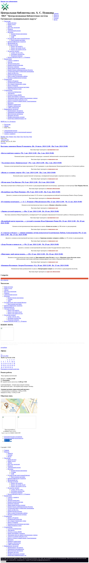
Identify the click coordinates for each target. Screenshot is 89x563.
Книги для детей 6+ (17, 46)
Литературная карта (13, 63)
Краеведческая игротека (15, 74)
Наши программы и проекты (16, 96)
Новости (56, 15)
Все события (4, 280)
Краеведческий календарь (15, 65)
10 (12, 361)
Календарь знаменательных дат (17, 118)
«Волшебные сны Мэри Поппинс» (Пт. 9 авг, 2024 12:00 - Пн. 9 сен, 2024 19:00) (30, 192)
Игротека (10, 32)
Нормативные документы (15, 110)
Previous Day (5, 140)
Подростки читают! (13, 51)
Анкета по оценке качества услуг (17, 99)
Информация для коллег (11, 109)
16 (10, 363)
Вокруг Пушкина (13, 85)
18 (14, 363)
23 (10, 365)
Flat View (26, 136)
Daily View (20, 136)
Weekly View (13, 136)
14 (6, 363)
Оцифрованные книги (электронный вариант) (18, 132)
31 (12, 367)
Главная (56, 13)
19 (1, 365)
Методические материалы (15, 114)
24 (12, 365)
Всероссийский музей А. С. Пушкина (19, 57)
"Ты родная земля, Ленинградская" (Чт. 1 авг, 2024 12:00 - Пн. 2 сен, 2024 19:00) (31, 163)
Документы (11, 93)
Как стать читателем (14, 27)
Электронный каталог (14, 30)
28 (6, 367)
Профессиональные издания (16, 117)
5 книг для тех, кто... (17, 52)
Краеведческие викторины (19, 34)
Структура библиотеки (14, 92)
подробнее (4, 347)
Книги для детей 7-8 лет (18, 48)
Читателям (7, 21)
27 (4, 367)
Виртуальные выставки (18, 40)
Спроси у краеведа (13, 60)
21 (6, 365)
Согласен (3, 561)
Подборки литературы (17, 54)
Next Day (3, 143)
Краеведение (8, 59)
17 (12, 363)
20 (4, 365)
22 (8, 365)
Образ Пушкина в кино (15, 88)
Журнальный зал (13, 43)
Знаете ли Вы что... (13, 73)
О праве (13, 35)
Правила (10, 29)
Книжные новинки (17, 56)
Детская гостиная (13, 45)
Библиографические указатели (17, 41)
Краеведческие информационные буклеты (20, 70)
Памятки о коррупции (14, 104)
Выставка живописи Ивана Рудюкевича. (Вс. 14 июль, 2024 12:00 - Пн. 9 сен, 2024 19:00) (34, 146)
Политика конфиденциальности (13, 438)
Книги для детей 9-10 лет (18, 49)
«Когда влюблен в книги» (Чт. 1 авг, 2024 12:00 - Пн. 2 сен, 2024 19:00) (27, 153)
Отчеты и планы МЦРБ (15, 95)
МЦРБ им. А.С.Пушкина (8, 121)
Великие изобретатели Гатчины (17, 77)
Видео (55, 19)
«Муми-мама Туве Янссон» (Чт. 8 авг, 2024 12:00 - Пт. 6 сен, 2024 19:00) (28, 182)
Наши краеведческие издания (16, 68)
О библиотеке (8, 90)
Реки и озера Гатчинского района (17, 76)
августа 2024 (4, 355)
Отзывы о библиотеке (14, 106)
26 (1, 367)
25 (14, 365)
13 (4, 363)
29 (8, 367)
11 (14, 361)
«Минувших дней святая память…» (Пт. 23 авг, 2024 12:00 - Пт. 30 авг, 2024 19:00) (32, 254)
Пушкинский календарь (15, 82)
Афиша (10, 26)
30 (10, 367)
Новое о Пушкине (13, 81)
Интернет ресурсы (13, 115)
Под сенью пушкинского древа (17, 84)
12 (1, 363)
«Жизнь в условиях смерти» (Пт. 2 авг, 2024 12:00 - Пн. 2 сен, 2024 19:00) (28, 172)
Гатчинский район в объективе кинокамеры (21, 71)
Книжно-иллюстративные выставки (18, 87)
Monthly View (5, 136)
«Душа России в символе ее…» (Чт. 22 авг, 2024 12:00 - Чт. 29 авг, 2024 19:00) (30, 244)
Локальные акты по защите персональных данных (23, 98)
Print (30, 136)
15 (8, 363)
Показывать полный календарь (10, 369)
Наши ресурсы (12, 23)
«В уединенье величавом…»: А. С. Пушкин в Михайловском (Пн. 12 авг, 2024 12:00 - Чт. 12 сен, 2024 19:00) (41, 202)
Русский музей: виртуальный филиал (19, 38)
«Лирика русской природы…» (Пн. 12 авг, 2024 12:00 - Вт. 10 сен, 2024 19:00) (30, 211)
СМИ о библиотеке (13, 107)
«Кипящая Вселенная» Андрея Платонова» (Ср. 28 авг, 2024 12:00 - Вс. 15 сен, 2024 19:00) (35, 265)
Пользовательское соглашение (13, 436)
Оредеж (10, 62)
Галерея (56, 18)
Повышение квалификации (16, 112)
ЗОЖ (12, 37)
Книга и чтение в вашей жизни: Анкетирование (22, 101)
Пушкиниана (8, 79)
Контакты (10, 103)
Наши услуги (12, 24)
